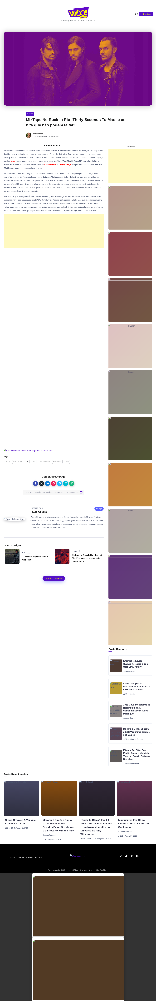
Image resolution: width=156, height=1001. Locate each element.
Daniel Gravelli (85, 839)
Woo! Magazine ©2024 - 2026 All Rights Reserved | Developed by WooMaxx (78, 870)
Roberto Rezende (49, 835)
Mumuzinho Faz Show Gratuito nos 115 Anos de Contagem (133, 823)
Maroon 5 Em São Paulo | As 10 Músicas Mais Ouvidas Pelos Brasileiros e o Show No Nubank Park (58, 825)
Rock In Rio (57, 462)
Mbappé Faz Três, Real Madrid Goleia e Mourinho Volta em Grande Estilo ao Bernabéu (136, 754)
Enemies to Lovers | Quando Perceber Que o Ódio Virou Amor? (135, 664)
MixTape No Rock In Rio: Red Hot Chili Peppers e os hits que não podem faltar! (87, 558)
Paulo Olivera (38, 134)
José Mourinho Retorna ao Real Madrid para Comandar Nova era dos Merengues (136, 709)
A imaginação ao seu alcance (78, 20)
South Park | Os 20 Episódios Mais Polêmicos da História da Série (136, 686)
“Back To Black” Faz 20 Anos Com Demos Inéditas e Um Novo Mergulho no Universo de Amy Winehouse (96, 827)
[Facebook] (137, 856)
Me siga (99, 509)
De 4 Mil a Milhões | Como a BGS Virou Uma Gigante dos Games (136, 732)
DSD (6, 828)
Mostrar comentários (54, 578)
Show (67, 462)
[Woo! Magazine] (78, 13)
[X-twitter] (131, 856)
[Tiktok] (126, 856)
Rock (33, 462)
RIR (27, 462)
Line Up (7, 462)
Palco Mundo (17, 462)
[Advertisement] (54, 231)
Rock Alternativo (44, 462)
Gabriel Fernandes (125, 832)
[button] (150, 3)
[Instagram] (120, 856)
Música (30, 114)
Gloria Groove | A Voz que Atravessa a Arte (20, 822)
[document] (78, 905)
